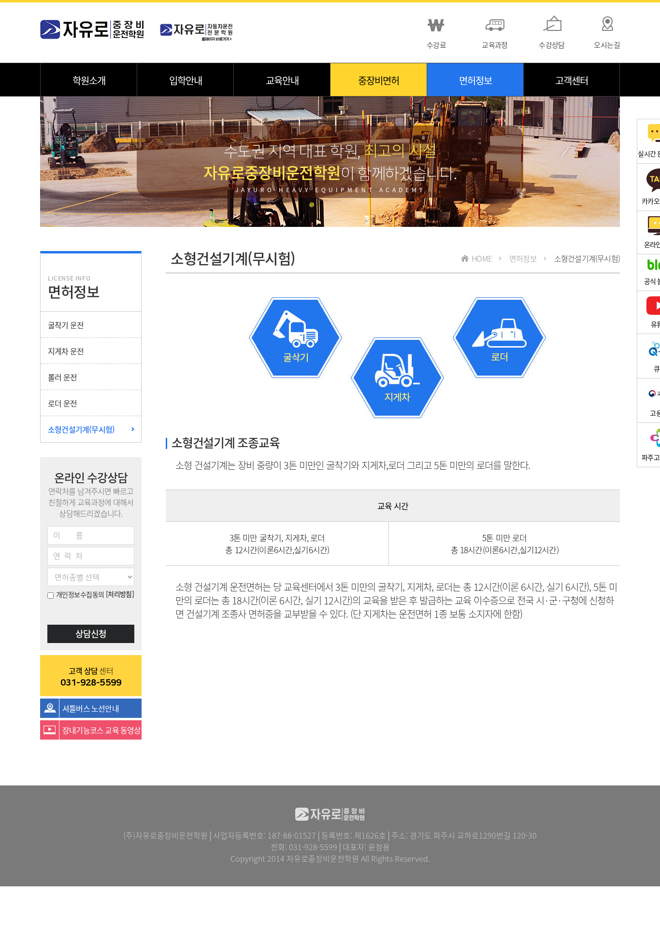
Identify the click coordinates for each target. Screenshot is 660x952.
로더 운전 (62, 403)
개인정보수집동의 (80, 594)
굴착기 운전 (66, 325)
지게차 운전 (66, 351)
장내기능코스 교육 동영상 (101, 730)
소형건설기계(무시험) (81, 429)
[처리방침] (120, 594)
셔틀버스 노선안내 (90, 708)
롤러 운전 (62, 377)
